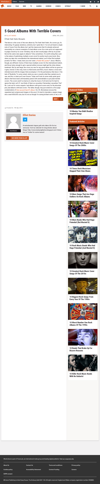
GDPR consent (8, 474)
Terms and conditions (55, 465)
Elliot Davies (11, 36)
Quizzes (21, 1)
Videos (15, 1)
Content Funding (54, 469)
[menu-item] (9, 6)
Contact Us (29, 465)
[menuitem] (6, 1)
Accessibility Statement (33, 469)
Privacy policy (76, 465)
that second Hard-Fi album (25, 90)
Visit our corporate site (67, 459)
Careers (74, 469)
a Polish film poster (42, 61)
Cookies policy (8, 469)
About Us (6, 465)
